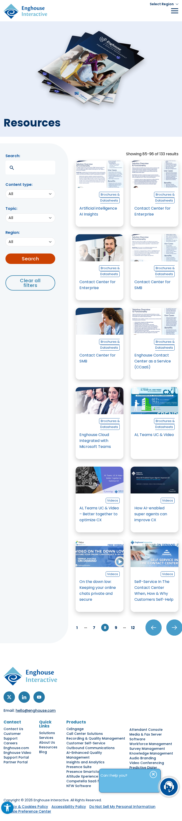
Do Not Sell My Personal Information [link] (122, 806)
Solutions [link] (47, 733)
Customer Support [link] (12, 736)
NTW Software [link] (78, 785)
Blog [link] (43, 752)
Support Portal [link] (16, 757)
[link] (7, 808)
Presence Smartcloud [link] (85, 771)
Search (30, 258)
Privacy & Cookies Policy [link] (26, 806)
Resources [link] (48, 747)
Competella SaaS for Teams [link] (90, 781)
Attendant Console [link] (146, 729)
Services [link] (46, 737)
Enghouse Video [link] (17, 752)
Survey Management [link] (147, 748)
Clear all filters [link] (30, 283)
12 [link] (133, 627)
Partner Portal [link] (16, 762)
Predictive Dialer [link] (143, 767)
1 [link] (77, 627)
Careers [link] (11, 743)
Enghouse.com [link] (16, 748)
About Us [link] (47, 742)
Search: (12, 156)
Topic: (11, 208)
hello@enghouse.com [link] (36, 710)
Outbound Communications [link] (90, 748)
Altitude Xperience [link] (82, 776)
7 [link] (94, 627)
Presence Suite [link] (78, 767)
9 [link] (116, 627)
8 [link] (105, 627)
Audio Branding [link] (142, 758)
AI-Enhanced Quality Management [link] (84, 755)
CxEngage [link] (75, 729)
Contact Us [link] (13, 729)
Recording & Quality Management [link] (95, 738)
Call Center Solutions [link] (84, 733)
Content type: (18, 184)
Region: (12, 232)
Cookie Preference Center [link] (28, 811)
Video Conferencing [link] (146, 762)
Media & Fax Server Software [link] (145, 736)
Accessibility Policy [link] (68, 806)
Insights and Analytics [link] (85, 762)
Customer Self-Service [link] (85, 743)
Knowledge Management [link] (151, 753)
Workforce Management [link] (150, 743)
